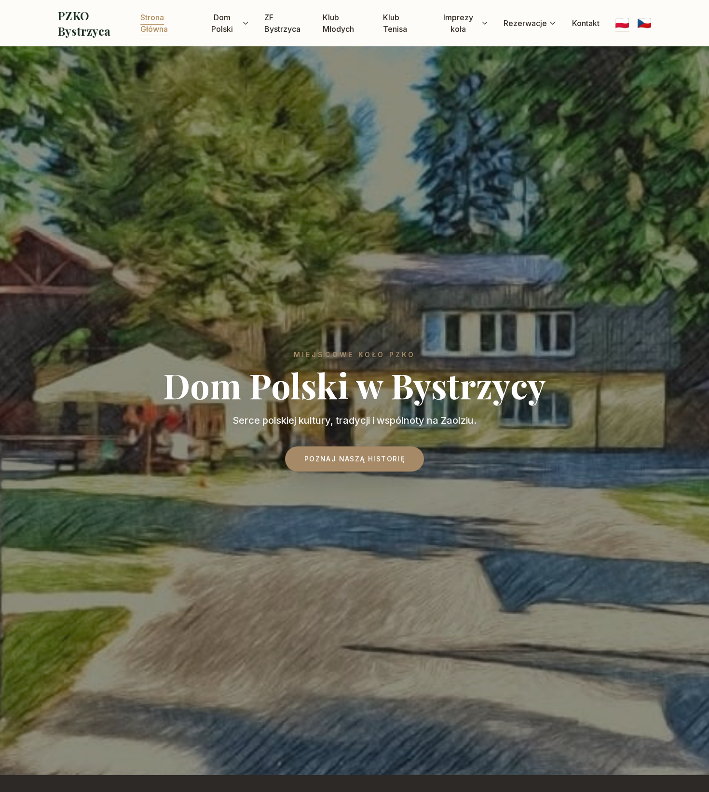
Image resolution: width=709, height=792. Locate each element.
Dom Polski (222, 23)
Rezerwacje (525, 23)
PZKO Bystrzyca (83, 23)
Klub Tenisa (395, 23)
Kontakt (586, 23)
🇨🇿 (644, 23)
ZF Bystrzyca (282, 23)
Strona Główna (154, 23)
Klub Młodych (338, 23)
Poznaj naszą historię (354, 459)
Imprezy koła (458, 23)
